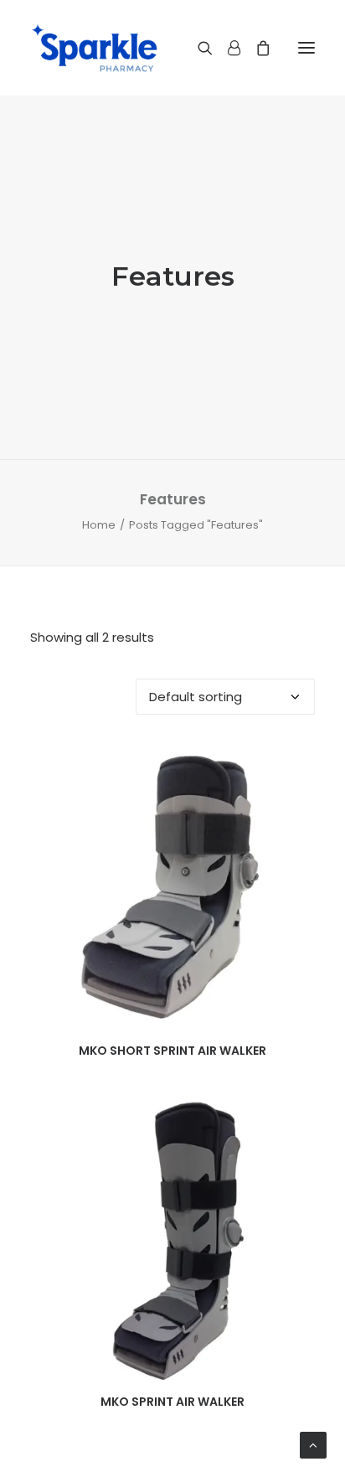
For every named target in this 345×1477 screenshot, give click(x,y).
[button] (306, 48)
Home (99, 525)
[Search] (198, 47)
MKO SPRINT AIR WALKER (172, 1401)
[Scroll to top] (313, 1444)
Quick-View (295, 764)
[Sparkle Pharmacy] (94, 48)
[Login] (226, 47)
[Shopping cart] (255, 47)
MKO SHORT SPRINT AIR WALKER (172, 1050)
